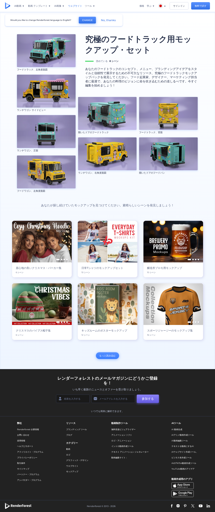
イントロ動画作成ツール (122, 446)
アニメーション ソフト (121, 435)
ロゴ (68, 454)
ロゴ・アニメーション (121, 440)
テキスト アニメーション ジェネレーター (130, 452)
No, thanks (108, 20)
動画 (68, 449)
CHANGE (87, 20)
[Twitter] (193, 506)
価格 (141, 5)
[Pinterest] (185, 506)
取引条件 (21, 463)
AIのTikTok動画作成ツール (183, 463)
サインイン (179, 5)
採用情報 (21, 440)
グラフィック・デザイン (77, 460)
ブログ (69, 435)
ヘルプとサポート (25, 446)
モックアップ (72, 471)
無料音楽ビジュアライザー (123, 429)
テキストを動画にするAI (182, 446)
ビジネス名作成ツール (181, 457)
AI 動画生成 (176, 429)
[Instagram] (178, 506)
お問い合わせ (23, 435)
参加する (148, 399)
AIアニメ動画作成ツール (182, 435)
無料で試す (200, 5)
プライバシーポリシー (27, 457)
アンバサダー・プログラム (29, 480)
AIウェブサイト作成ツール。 (184, 452)
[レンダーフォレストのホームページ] (7, 6)
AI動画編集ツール (179, 440)
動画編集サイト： (119, 457)
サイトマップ (23, 469)
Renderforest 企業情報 (28, 429)
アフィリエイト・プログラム (30, 452)
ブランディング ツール (76, 429)
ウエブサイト (72, 466)
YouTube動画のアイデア (183, 469)
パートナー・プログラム (28, 474)
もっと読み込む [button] (107, 355)
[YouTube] (201, 506)
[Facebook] (172, 506)
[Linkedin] (208, 506)
